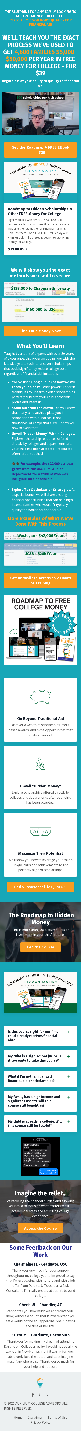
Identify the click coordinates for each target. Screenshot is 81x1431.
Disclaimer (35, 1417)
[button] (40, 149)
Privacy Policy (40, 1422)
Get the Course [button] (40, 947)
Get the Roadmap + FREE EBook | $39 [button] (41, 150)
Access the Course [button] (40, 1228)
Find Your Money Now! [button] (40, 330)
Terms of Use (57, 1417)
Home (18, 1417)
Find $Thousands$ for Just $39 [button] (40, 886)
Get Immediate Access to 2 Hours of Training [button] (40, 580)
